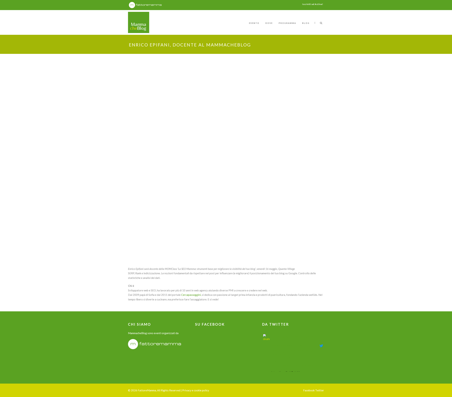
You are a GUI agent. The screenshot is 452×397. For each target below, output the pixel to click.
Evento (254, 23)
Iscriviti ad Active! (312, 4)
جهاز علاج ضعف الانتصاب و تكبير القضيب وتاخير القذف (294, 338)
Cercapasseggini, (191, 294)
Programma (287, 23)
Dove (269, 23)
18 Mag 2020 (302, 345)
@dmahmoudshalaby (282, 345)
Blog (306, 23)
